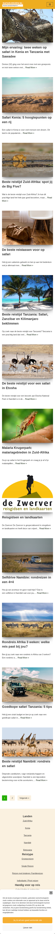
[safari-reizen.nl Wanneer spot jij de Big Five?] (12, 4)
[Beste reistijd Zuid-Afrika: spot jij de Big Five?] (27, 160)
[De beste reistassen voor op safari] (27, 228)
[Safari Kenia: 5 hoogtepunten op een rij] (27, 94)
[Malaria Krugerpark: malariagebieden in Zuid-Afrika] (27, 426)
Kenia (27, 828)
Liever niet (27, 927)
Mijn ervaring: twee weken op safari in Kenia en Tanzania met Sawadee (26, 52)
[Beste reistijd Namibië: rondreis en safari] (27, 741)
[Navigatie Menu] (50, 4)
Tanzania (27, 835)
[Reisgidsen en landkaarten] (27, 492)
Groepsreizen (28, 859)
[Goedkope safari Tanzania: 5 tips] (27, 684)
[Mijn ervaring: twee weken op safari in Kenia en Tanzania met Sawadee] (27, 25)
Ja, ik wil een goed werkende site (27, 920)
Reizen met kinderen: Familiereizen (27, 873)
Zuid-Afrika (27, 821)
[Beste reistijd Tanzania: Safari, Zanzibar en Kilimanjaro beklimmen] (27, 292)
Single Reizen (27, 866)
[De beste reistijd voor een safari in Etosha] (27, 361)
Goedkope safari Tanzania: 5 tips (27, 706)
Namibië (27, 842)
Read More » (31, 67)
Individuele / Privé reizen (27, 880)
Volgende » (24, 798)
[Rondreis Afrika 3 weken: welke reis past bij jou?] (27, 620)
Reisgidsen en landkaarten (22, 517)
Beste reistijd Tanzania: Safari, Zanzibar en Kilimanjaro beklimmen (25, 319)
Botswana (27, 850)
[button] (51, 892)
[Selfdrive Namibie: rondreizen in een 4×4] (27, 555)
